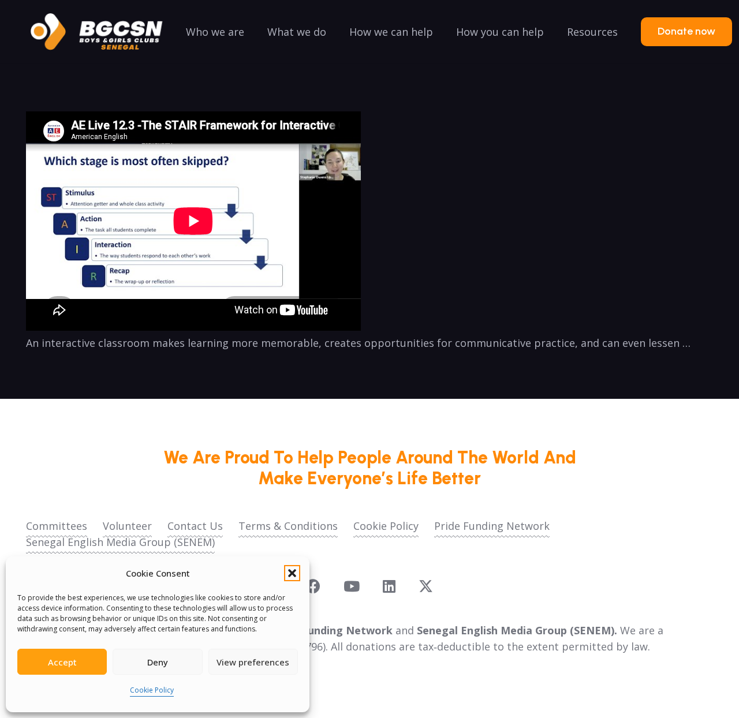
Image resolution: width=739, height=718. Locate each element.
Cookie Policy (152, 690)
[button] (292, 573)
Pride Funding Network (492, 526)
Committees (56, 526)
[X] (426, 586)
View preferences (253, 662)
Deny (157, 662)
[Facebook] (313, 586)
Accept (62, 662)
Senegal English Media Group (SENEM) (120, 542)
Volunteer (127, 526)
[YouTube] (352, 586)
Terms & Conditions (288, 526)
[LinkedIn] (389, 586)
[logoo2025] (104, 32)
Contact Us (195, 526)
